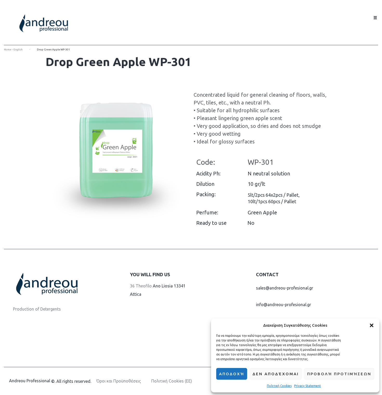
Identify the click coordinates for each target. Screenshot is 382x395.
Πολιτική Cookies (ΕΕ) (171, 381)
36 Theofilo (141, 286)
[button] (371, 325)
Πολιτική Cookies (279, 385)
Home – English (13, 49)
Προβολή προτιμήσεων (339, 374)
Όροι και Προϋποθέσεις (118, 381)
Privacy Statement (307, 385)
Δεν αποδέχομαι (276, 374)
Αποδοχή (231, 374)
